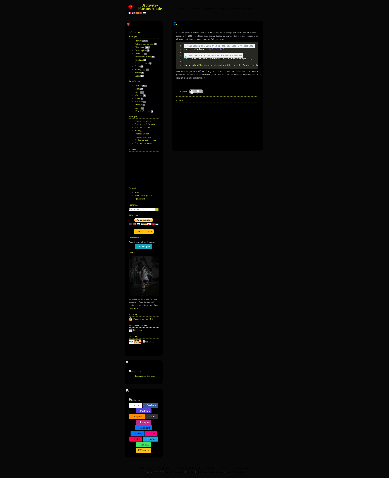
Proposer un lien (142, 134)
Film (137, 89)
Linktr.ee (144, 444)
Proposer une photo (143, 143)
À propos (190, 472)
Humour (138, 105)
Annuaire (140, 350)
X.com (136, 405)
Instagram (144, 422)
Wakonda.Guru (216, 472)
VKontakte (144, 427)
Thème (138, 73)
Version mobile (242, 468)
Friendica (144, 450)
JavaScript (183, 91)
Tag (205, 472)
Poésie (137, 98)
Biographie (139, 47)
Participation (164, 468)
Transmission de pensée (145, 376)
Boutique (234, 8)
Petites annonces (142, 63)
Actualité (195, 8)
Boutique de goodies (143, 195)
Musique (138, 95)
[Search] (156, 209)
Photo (137, 66)
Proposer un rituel (142, 127)
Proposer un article (143, 121)
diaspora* (138, 416)
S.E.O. (199, 472)
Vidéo (137, 76)
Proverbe (139, 101)
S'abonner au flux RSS (143, 319)
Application (140, 199)
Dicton (138, 108)
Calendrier (137, 330)
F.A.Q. (211, 468)
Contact (225, 468)
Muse (137, 192)
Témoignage (140, 69)
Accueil (182, 8)
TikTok (137, 439)
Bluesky (138, 433)
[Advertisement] (144, 167)
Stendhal (133, 308)
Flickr (152, 433)
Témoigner (139, 130)
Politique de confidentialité (189, 468)
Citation (138, 85)
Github (152, 416)
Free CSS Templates (236, 472)
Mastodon (144, 411)
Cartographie (140, 50)
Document (139, 53)
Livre (137, 92)
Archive (138, 41)
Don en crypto (144, 231)
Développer (144, 246)
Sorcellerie (210, 8)
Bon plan (248, 8)
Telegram (151, 439)
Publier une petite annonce (146, 140)
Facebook (151, 405)
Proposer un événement (145, 124)
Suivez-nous (145, 468)
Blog (222, 8)
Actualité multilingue (144, 44)
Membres (139, 60)
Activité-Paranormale (150, 7)
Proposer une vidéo (143, 137)
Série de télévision (143, 111)
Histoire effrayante (143, 57)
